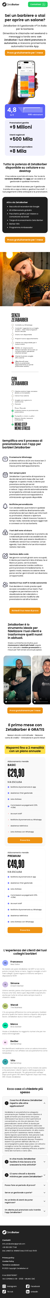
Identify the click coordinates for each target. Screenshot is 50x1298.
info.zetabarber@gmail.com (13, 1244)
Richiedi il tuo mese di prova (25, 610)
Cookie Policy (8, 1261)
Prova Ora (25, 840)
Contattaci (35, 4)
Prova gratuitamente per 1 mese (25, 52)
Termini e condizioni (10, 1265)
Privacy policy (8, 1258)
